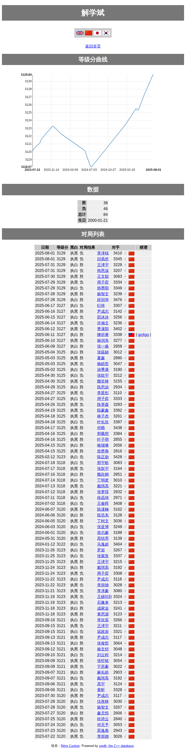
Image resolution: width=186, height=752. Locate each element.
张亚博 (103, 527)
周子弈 (103, 282)
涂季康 (103, 370)
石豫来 (103, 602)
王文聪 (103, 276)
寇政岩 (103, 631)
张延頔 (103, 352)
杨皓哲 (103, 364)
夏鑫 (101, 358)
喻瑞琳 (103, 445)
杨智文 (103, 294)
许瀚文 (103, 323)
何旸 (101, 428)
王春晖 (103, 503)
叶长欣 (103, 422)
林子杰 (103, 416)
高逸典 (103, 730)
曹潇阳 (103, 329)
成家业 (103, 608)
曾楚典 (103, 451)
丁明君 (103, 480)
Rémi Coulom (70, 746)
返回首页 (93, 46)
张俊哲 (103, 643)
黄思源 (103, 614)
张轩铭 (103, 661)
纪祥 (101, 305)
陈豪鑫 (103, 410)
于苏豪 (103, 666)
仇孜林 (103, 701)
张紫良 (103, 556)
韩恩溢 (103, 271)
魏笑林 (103, 381)
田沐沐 (103, 317)
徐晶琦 (103, 498)
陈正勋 (103, 457)
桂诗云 (103, 719)
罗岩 (101, 550)
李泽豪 (103, 591)
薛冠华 (103, 300)
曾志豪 (103, 533)
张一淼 (103, 346)
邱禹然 (103, 259)
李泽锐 (103, 253)
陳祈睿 (103, 335)
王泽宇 (103, 265)
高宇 (101, 684)
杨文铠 (103, 649)
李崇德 (103, 585)
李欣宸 (103, 620)
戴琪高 (103, 486)
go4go (143, 335)
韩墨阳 (103, 288)
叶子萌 (103, 439)
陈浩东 (103, 515)
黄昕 (101, 690)
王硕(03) (104, 597)
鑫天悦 (103, 713)
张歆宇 (103, 375)
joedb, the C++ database (116, 746)
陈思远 (103, 387)
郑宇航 (103, 463)
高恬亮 (103, 538)
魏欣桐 (103, 474)
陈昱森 (103, 404)
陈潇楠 (103, 509)
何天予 (103, 725)
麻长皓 (103, 672)
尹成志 (103, 311)
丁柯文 (103, 521)
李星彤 (103, 393)
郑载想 (103, 434)
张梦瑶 (103, 492)
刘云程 (103, 655)
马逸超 (103, 544)
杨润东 (103, 340)
